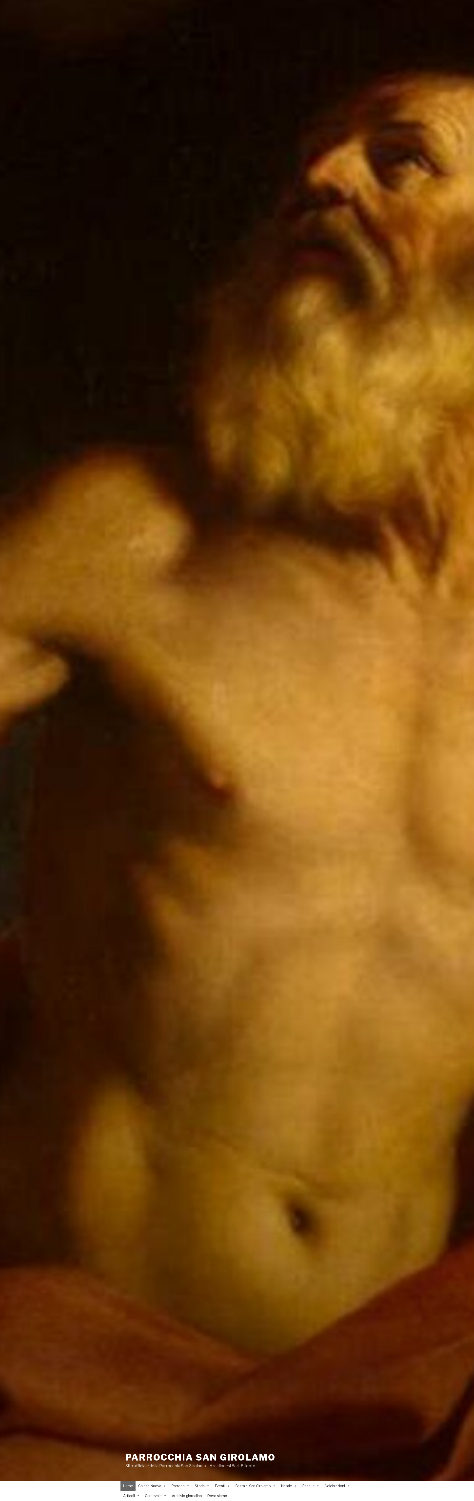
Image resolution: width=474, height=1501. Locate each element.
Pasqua (308, 1486)
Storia (200, 1486)
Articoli (129, 1496)
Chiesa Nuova (149, 1486)
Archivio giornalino (187, 1496)
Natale (286, 1486)
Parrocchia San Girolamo (200, 1457)
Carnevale (153, 1496)
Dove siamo (217, 1496)
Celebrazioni (335, 1486)
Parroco (178, 1486)
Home (128, 1486)
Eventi (220, 1486)
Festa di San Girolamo (253, 1486)
